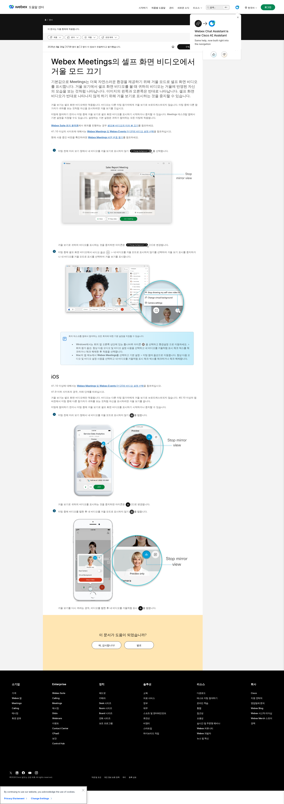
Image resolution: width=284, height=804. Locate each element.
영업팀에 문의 (257, 703)
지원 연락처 (256, 698)
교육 (145, 693)
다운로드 (201, 693)
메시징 (15, 713)
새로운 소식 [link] (183, 7)
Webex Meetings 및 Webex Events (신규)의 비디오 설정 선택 (120, 131)
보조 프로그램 (106, 723)
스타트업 (147, 728)
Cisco (254, 693)
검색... (212, 7)
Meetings (17, 703)
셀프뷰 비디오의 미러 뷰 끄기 (123, 125)
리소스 (196, 7)
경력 (253, 723)
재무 (145, 708)
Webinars (57, 718)
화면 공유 (16, 718)
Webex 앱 (17, 698)
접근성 (200, 713)
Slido (55, 713)
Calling (15, 708)
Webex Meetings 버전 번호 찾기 (105, 137)
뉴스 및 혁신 (203, 738)
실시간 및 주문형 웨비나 (208, 723)
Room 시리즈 (105, 708)
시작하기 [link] (143, 7)
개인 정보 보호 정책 (112, 777)
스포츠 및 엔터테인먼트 (154, 713)
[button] (237, 7)
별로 (139, 645)
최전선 (146, 718)
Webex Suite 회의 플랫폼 (65, 125)
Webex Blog (257, 708)
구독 (187, 46)
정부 (145, 703)
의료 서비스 (149, 698)
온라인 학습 (202, 703)
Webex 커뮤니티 (205, 728)
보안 (54, 738)
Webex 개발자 (204, 733)
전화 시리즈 (104, 718)
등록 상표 (132, 777)
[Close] (83, 790)
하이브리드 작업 (151, 733)
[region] (43, 795)
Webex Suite (58, 693)
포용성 (200, 718)
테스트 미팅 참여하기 (207, 698)
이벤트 (55, 723)
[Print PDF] (173, 46)
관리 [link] (171, 7)
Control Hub (58, 744)
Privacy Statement (14, 798)
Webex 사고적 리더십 (261, 713)
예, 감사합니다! (107, 645)
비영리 (146, 723)
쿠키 (124, 777)
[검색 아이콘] (208, 8)
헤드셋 (102, 693)
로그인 (268, 7)
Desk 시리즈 (105, 703)
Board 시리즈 (105, 713)
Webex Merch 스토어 (261, 718)
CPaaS (55, 733)
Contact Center (60, 728)
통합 (199, 708)
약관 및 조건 (96, 777)
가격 (14, 693)
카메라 (102, 698)
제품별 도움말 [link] (158, 7)
